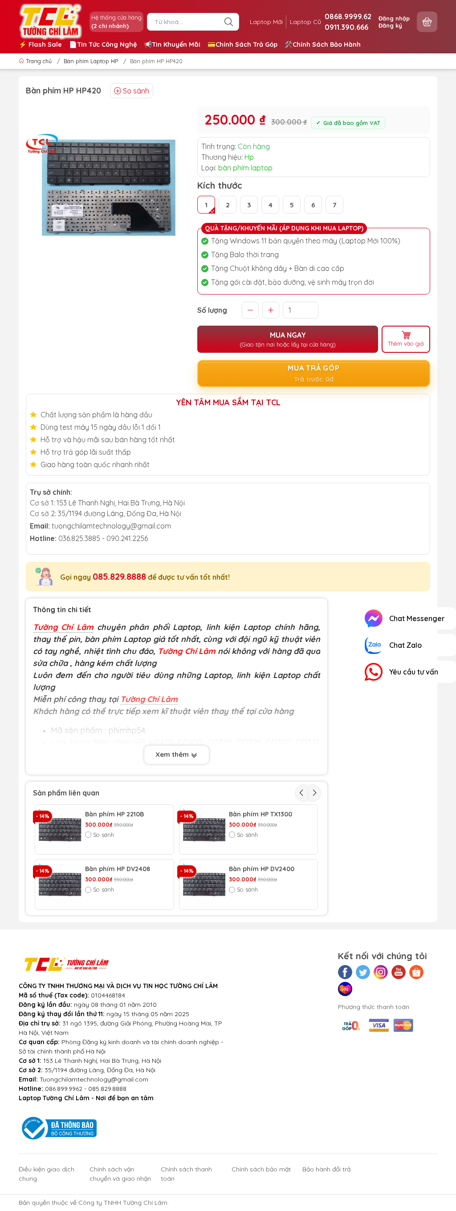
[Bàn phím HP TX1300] (204, 829)
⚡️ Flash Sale (40, 44)
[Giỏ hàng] (427, 22)
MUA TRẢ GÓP (314, 373)
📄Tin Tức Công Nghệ (103, 44)
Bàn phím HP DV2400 (261, 869)
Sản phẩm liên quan (66, 792)
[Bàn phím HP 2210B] (60, 829)
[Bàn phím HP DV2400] (204, 884)
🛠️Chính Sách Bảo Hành (323, 44)
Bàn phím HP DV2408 (117, 869)
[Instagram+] (381, 972)
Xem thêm (173, 754)
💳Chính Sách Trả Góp (242, 44)
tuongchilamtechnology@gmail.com (111, 525)
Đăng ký (390, 25)
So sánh (136, 90)
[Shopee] (416, 972)
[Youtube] (398, 972)
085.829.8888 (119, 576)
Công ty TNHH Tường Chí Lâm (122, 1203)
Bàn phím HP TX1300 (260, 814)
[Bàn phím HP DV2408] (60, 884)
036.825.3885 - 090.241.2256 (103, 538)
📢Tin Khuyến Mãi (172, 44)
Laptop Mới (266, 22)
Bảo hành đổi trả (326, 1169)
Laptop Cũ (305, 22)
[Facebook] (345, 972)
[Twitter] (363, 972)
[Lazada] (345, 989)
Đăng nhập (394, 18)
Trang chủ (38, 61)
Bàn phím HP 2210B (114, 814)
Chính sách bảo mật (261, 1169)
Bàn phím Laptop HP (91, 61)
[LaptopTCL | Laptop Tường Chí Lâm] (50, 20)
